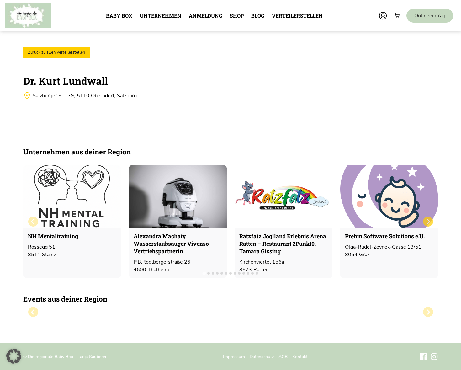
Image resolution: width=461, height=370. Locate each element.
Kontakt (300, 356)
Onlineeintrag (429, 15)
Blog (257, 15)
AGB (283, 356)
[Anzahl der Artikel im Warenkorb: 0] (397, 15)
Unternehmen (160, 15)
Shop (237, 15)
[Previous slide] (33, 222)
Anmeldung (205, 15)
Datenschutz (262, 356)
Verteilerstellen (297, 15)
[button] (14, 356)
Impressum (234, 356)
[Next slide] (428, 222)
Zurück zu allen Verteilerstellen (56, 52)
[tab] (204, 273)
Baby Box (119, 15)
